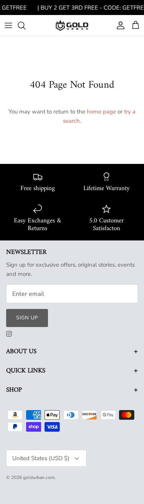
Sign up (27, 317)
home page (101, 111)
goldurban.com (39, 477)
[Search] (25, 25)
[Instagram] (9, 334)
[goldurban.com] (72, 25)
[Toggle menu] (8, 25)
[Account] (118, 25)
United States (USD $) (41, 458)
